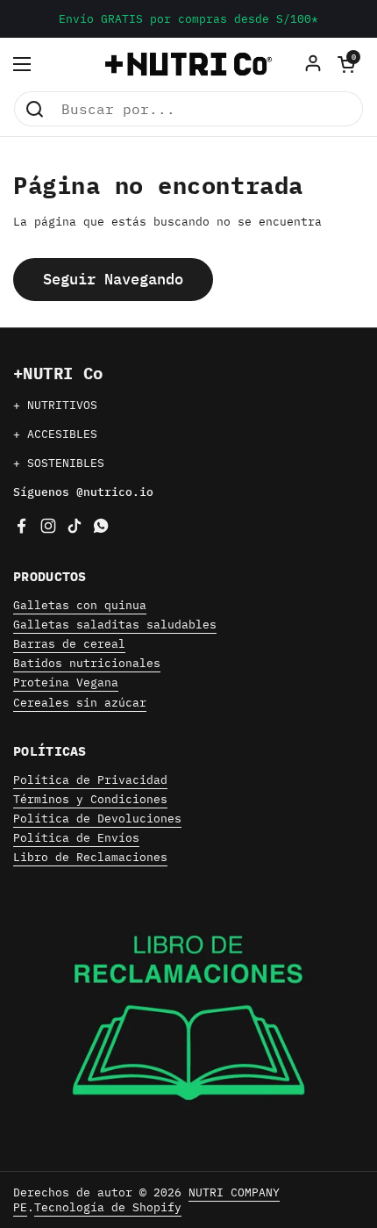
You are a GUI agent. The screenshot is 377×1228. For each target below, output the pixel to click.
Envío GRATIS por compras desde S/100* (188, 19)
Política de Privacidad (90, 779)
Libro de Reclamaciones (90, 857)
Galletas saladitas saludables (115, 624)
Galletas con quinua (79, 605)
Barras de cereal (69, 643)
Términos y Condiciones (90, 799)
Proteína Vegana (65, 682)
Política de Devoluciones (97, 818)
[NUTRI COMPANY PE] (188, 64)
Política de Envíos (76, 837)
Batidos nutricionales (86, 663)
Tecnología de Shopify (107, 1207)
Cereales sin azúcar (79, 702)
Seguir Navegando (113, 279)
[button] (346, 64)
